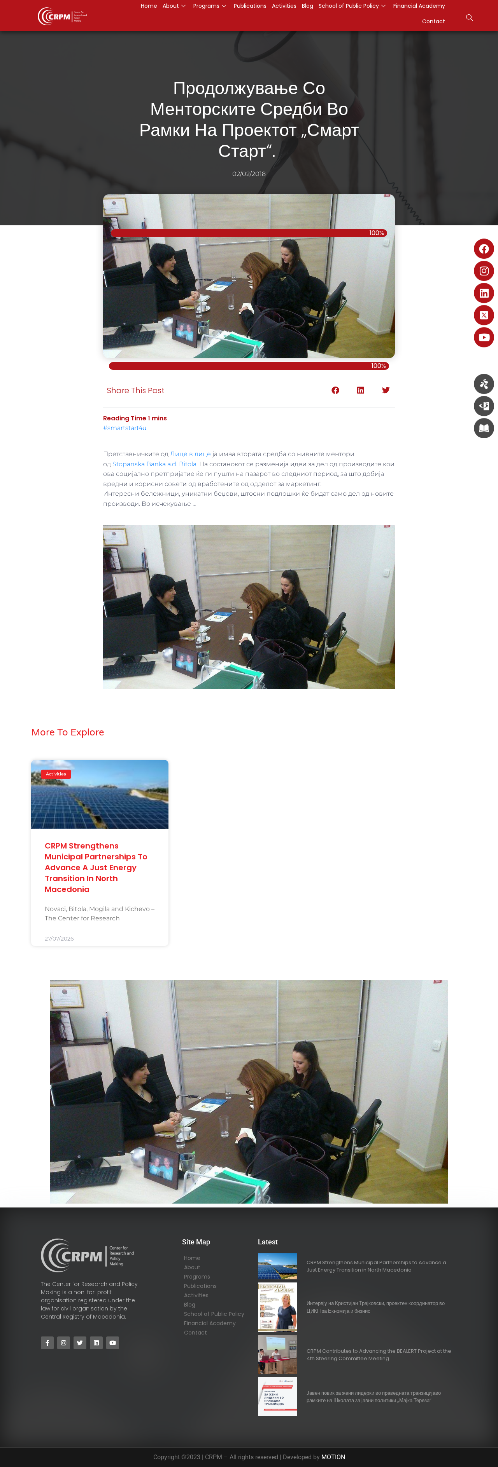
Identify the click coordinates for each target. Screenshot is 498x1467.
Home (192, 1258)
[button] (469, 18)
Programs (197, 1277)
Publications (200, 1286)
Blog (189, 1304)
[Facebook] (484, 249)
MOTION (333, 1457)
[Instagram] (484, 271)
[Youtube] (484, 337)
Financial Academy (210, 1323)
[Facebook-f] (47, 1342)
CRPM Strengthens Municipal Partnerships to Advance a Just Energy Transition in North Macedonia (96, 867)
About (192, 1267)
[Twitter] (80, 1342)
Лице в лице (190, 454)
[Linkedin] (484, 293)
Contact (433, 21)
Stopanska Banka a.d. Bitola (154, 464)
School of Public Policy (214, 1314)
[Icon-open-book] (484, 428)
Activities (196, 1295)
